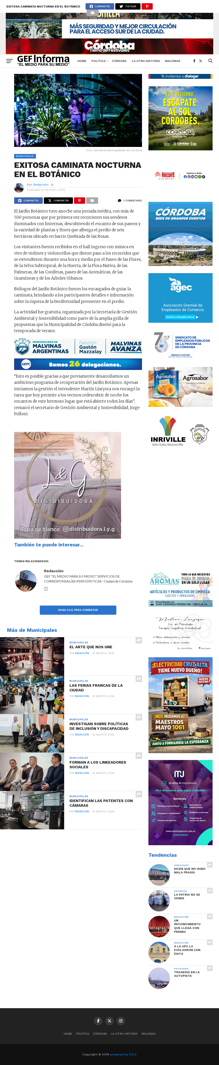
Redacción (41, 184)
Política (99, 61)
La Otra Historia (146, 61)
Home (81, 61)
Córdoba (119, 61)
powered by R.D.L (123, 1054)
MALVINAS (172, 61)
